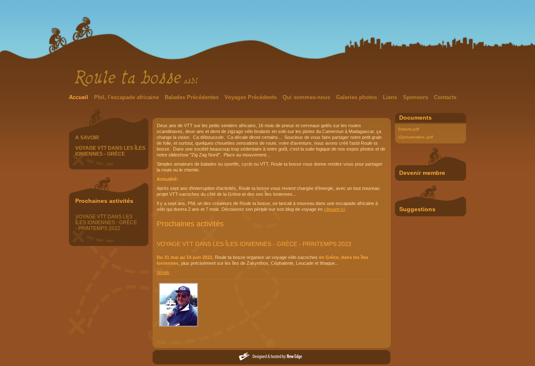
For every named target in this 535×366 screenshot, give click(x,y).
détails (163, 272)
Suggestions (417, 209)
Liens (391, 97)
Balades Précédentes (192, 97)
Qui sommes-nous (307, 97)
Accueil (79, 97)
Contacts (445, 97)
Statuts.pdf (408, 129)
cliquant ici (334, 209)
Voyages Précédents (251, 97)
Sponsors (416, 97)
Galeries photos (357, 97)
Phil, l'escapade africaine (127, 97)
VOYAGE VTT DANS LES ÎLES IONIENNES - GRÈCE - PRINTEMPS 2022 (106, 222)
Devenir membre (422, 172)
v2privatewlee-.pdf (415, 137)
